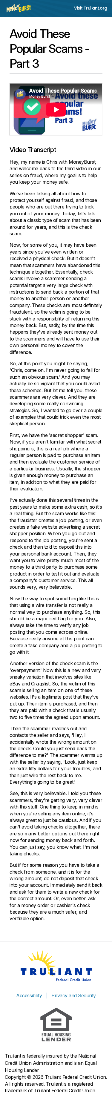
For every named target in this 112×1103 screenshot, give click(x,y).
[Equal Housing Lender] (56, 1025)
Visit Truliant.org (90, 8)
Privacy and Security (73, 995)
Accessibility (29, 995)
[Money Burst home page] (19, 8)
